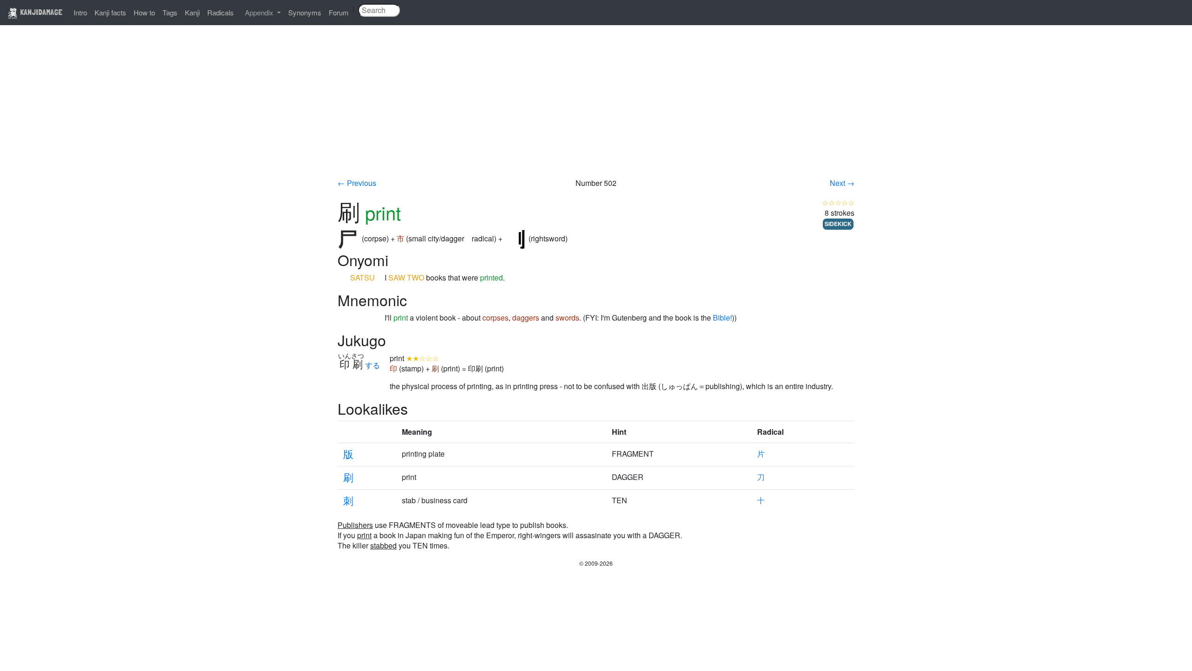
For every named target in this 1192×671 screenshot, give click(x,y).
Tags (170, 12)
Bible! (722, 317)
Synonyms (304, 12)
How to (144, 12)
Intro (80, 12)
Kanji (192, 12)
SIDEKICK (838, 223)
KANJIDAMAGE (40, 12)
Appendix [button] (260, 12)
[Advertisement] (596, 108)
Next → (842, 183)
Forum (339, 12)
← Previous (357, 183)
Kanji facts (110, 12)
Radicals (220, 12)
